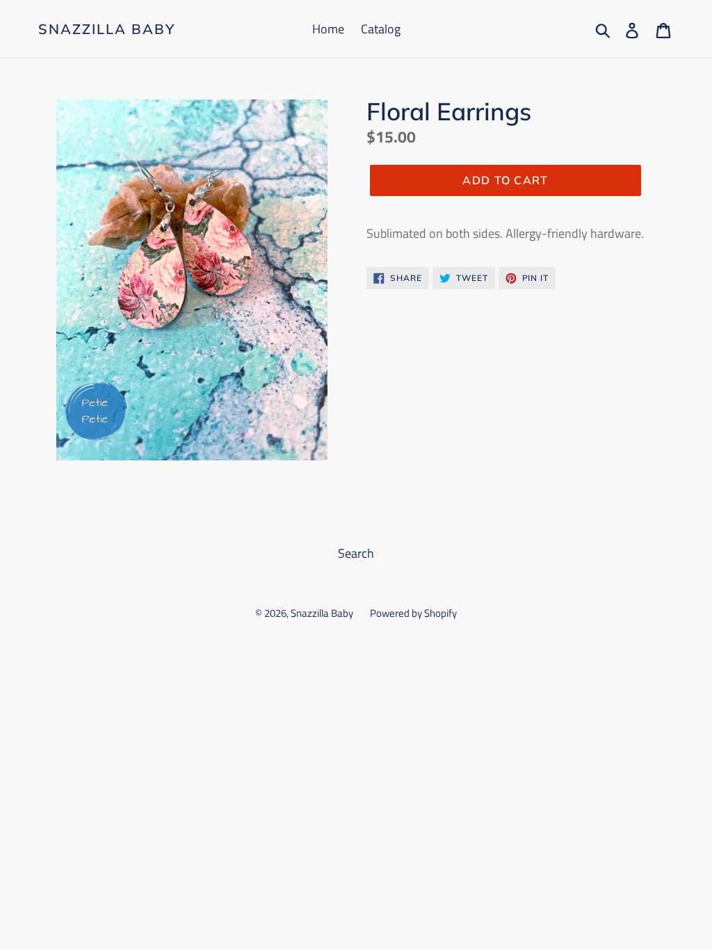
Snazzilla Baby (106, 29)
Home (328, 28)
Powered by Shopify (413, 613)
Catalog (380, 28)
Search (356, 553)
